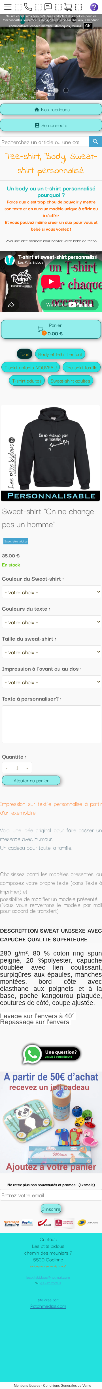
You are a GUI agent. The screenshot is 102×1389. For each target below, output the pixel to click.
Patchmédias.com (48, 1334)
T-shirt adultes (27, 380)
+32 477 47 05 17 (50, 1311)
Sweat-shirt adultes (70, 380)
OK (88, 25)
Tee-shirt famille (81, 367)
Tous (24, 354)
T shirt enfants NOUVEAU (31, 367)
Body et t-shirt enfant (60, 354)
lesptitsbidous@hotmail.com (48, 1305)
